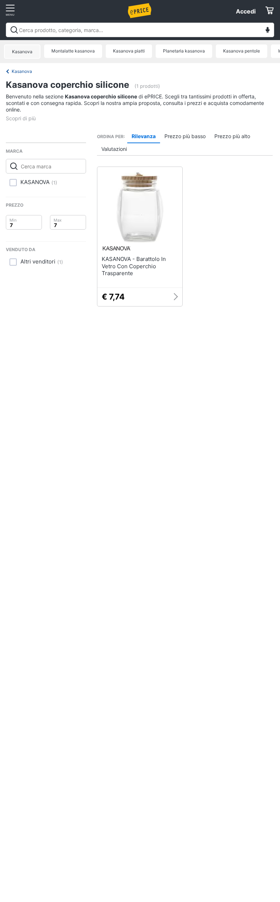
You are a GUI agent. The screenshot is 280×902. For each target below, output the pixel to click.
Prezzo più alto (232, 136)
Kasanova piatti (129, 51)
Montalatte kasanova (73, 51)
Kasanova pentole (241, 51)
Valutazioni (114, 149)
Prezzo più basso (185, 136)
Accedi (246, 11)
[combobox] (140, 30)
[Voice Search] (268, 31)
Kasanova (22, 51)
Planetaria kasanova (184, 51)
